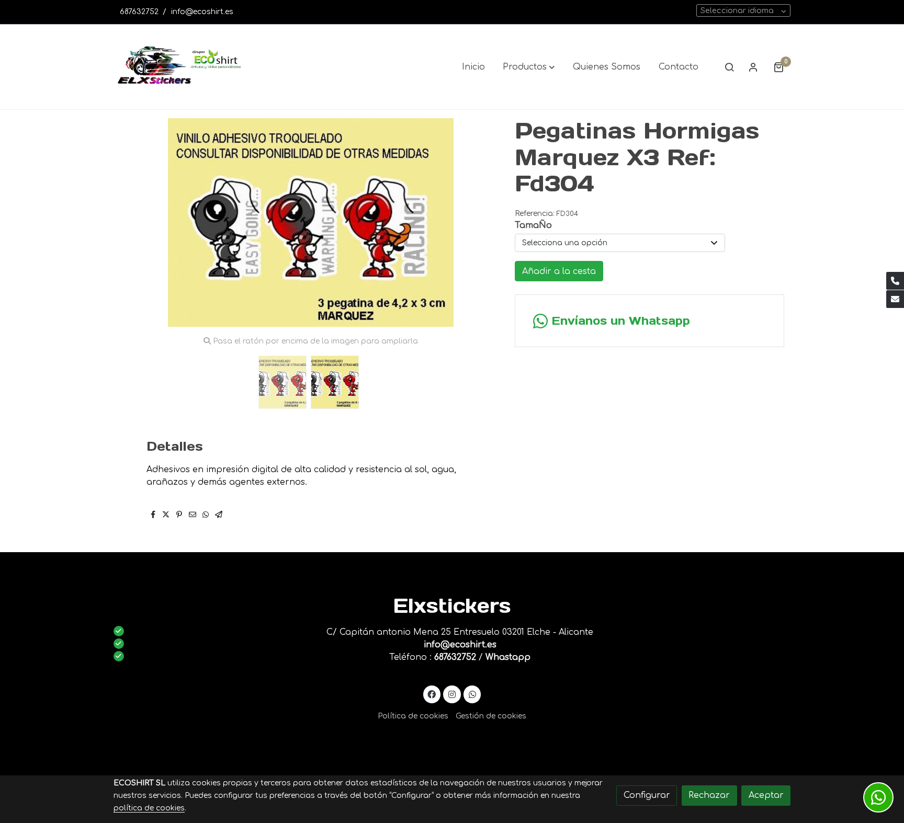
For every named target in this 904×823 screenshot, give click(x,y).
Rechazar (709, 795)
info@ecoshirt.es (202, 12)
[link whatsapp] (472, 694)
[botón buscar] (729, 67)
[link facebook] (431, 694)
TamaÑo (533, 225)
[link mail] (895, 299)
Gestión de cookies (491, 716)
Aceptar (766, 795)
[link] (180, 66)
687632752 (139, 12)
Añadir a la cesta (559, 271)
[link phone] (895, 281)
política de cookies (149, 808)
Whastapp (507, 657)
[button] (528, 67)
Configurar (647, 795)
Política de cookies (413, 716)
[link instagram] (452, 694)
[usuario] (753, 67)
